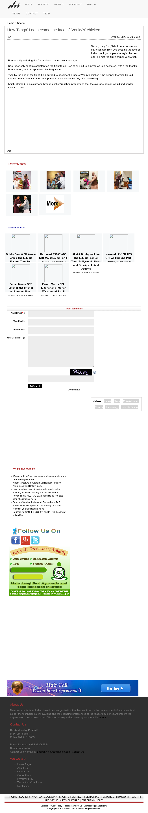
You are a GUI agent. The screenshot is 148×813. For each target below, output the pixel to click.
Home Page (24, 764)
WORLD (58, 4)
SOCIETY (43, 4)
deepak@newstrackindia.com (54, 751)
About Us (22, 767)
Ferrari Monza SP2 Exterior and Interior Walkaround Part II (53, 288)
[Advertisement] (48, 48)
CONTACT (32, 13)
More (90, 4)
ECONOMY (75, 4)
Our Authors (24, 775)
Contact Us (23, 771)
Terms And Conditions (29, 782)
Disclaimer (23, 785)
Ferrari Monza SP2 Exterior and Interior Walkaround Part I (20, 288)
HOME (28, 4)
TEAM (46, 13)
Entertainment (131, 401)
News (117, 401)
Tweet (8, 150)
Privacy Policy (25, 778)
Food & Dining (129, 407)
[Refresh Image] (95, 372)
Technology (112, 407)
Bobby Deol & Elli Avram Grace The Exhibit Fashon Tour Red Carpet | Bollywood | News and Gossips (21, 261)
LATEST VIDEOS (16, 227)
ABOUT (16, 13)
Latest (107, 401)
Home (10, 22)
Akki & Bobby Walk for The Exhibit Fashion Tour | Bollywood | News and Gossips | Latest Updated (86, 261)
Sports (21, 22)
